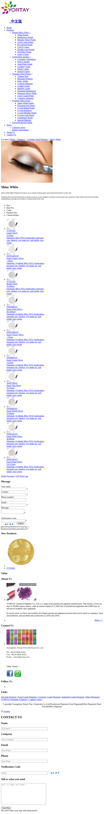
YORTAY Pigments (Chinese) (14, 699)
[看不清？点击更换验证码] (9, 524)
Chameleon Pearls (25, 118)
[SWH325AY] (11, 432)
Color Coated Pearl (25, 96)
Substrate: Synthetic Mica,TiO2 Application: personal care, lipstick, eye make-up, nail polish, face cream (25, 265)
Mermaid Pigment (25, 79)
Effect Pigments (92, 697)
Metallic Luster (23, 88)
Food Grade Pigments (27, 697)
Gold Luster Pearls (25, 42)
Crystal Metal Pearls (26, 108)
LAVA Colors (23, 47)
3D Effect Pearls (24, 52)
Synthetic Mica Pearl (21, 101)
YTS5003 (10, 568)
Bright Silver (11, 284)
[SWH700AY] (11, 381)
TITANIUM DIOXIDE (22, 122)
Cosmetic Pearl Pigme (22, 74)
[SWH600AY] (11, 407)
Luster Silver (11, 233)
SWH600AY (12, 408)
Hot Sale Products (9, 697)
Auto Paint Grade (24, 64)
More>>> (99, 620)
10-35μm (10, 388)
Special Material (24, 120)
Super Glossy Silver (15, 258)
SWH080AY (12, 307)
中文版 (15, 21)
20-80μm (10, 439)
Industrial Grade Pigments (73, 697)
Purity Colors (23, 54)
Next (22, 476)
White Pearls (22, 35)
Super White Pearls (25, 103)
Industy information (20, 130)
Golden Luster (23, 86)
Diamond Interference (26, 91)
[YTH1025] (11, 229)
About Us (10, 132)
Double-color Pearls (25, 49)
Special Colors (23, 71)
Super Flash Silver (14, 309)
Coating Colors (23, 66)
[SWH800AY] (11, 356)
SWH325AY (12, 434)
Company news (18, 127)
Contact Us (11, 135)
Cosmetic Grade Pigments (49, 697)
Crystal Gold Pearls (25, 115)
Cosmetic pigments (25, 98)
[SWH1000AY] (11, 330)
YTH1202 (10, 281)
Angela (6, 711)
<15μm (9, 337)
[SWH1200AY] (11, 254)
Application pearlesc (21, 57)
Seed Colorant (23, 62)
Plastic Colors (23, 69)
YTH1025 (10, 230)
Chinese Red (22, 76)
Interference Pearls (25, 37)
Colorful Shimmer (25, 84)
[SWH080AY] (11, 305)
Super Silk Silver (13, 385)
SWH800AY (12, 358)
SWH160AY (12, 459)
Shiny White (22, 81)
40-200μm (10, 312)
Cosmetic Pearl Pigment (37, 139)
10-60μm (10, 286)
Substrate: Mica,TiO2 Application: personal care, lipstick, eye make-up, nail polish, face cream (25, 240)
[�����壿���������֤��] (55, 773)
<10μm (9, 261)
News (9, 125)
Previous (10, 476)
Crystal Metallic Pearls (27, 113)
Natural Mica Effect (21, 32)
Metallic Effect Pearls (26, 40)
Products (10, 30)
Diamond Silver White (27, 93)
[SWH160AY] (11, 457)
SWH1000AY (12, 332)
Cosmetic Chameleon (26, 59)
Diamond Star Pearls (26, 105)
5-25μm (9, 235)
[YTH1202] (11, 279)
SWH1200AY (12, 256)
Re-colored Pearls (24, 45)
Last (26, 476)
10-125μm (10, 464)
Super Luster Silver (14, 360)
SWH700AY (12, 383)
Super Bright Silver (14, 411)
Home (9, 28)
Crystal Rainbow (24, 110)
